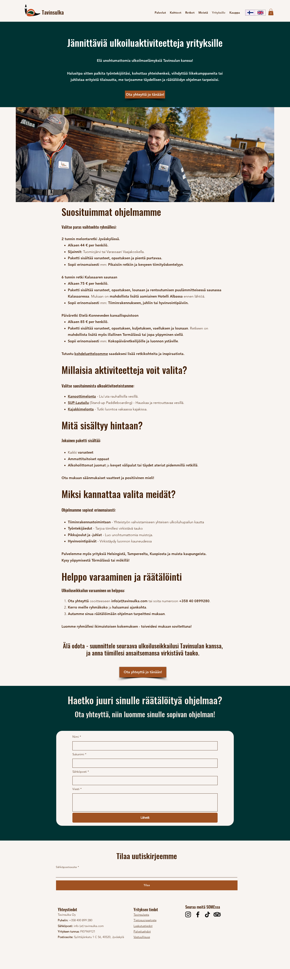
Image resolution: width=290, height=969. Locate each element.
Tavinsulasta (141, 915)
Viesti (77, 789)
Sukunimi (79, 754)
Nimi (76, 737)
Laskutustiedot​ (143, 926)
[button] (271, 12)
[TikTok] (207, 914)
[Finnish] (250, 12)
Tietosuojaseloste (145, 920)
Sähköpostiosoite (66, 867)
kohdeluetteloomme (91, 353)
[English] (260, 12)
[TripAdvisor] (217, 914)
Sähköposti (80, 771)
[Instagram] (188, 914)
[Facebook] (198, 914)
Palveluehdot (142, 931)
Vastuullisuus (142, 937)
